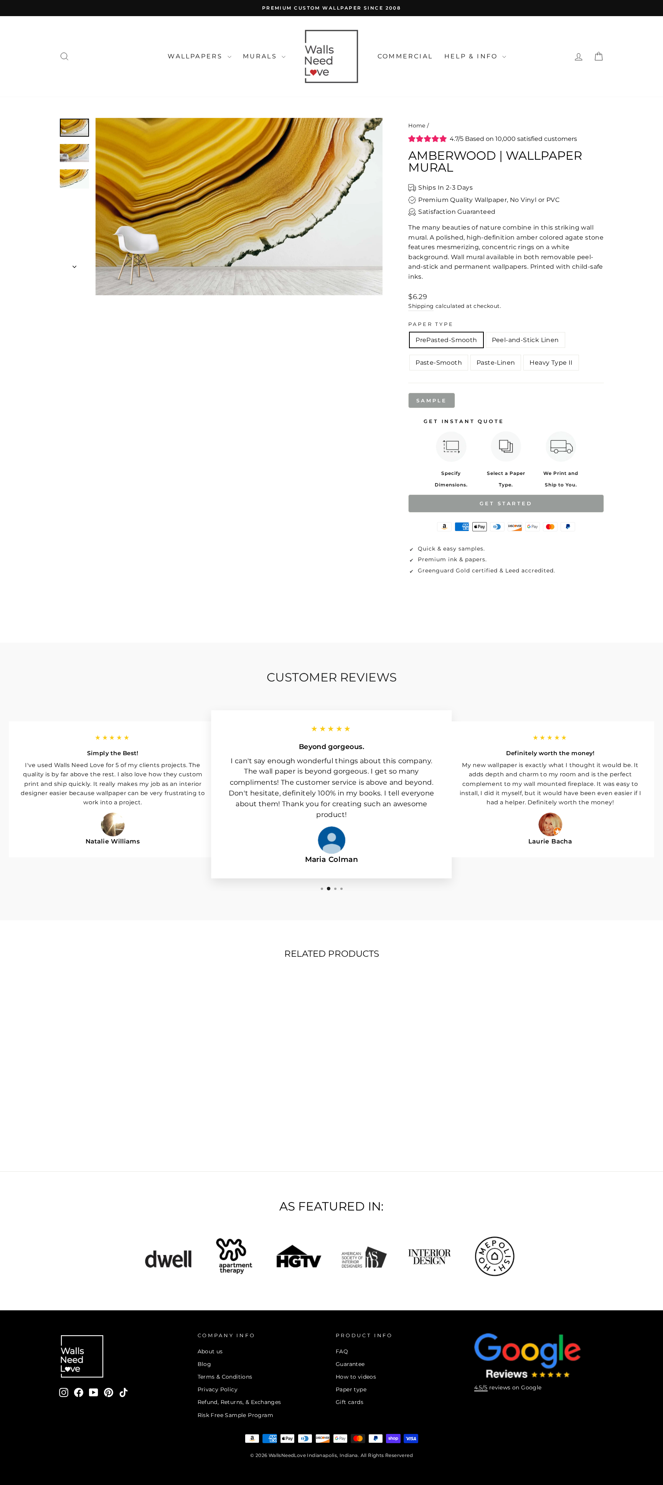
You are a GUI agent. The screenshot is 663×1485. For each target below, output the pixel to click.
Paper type (351, 1389)
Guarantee (350, 1364)
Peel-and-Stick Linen (525, 340)
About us (210, 1351)
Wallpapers (196, 56)
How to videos (356, 1377)
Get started (506, 503)
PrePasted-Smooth (446, 340)
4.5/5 (481, 1387)
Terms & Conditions (225, 1377)
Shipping (421, 306)
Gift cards (349, 1402)
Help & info (472, 56)
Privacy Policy (218, 1389)
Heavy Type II (550, 362)
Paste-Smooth (439, 362)
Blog (204, 1364)
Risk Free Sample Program (236, 1415)
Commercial (405, 56)
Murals (261, 56)
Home (417, 125)
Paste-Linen (496, 362)
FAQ (342, 1351)
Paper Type (431, 324)
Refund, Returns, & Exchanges (239, 1402)
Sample (431, 400)
